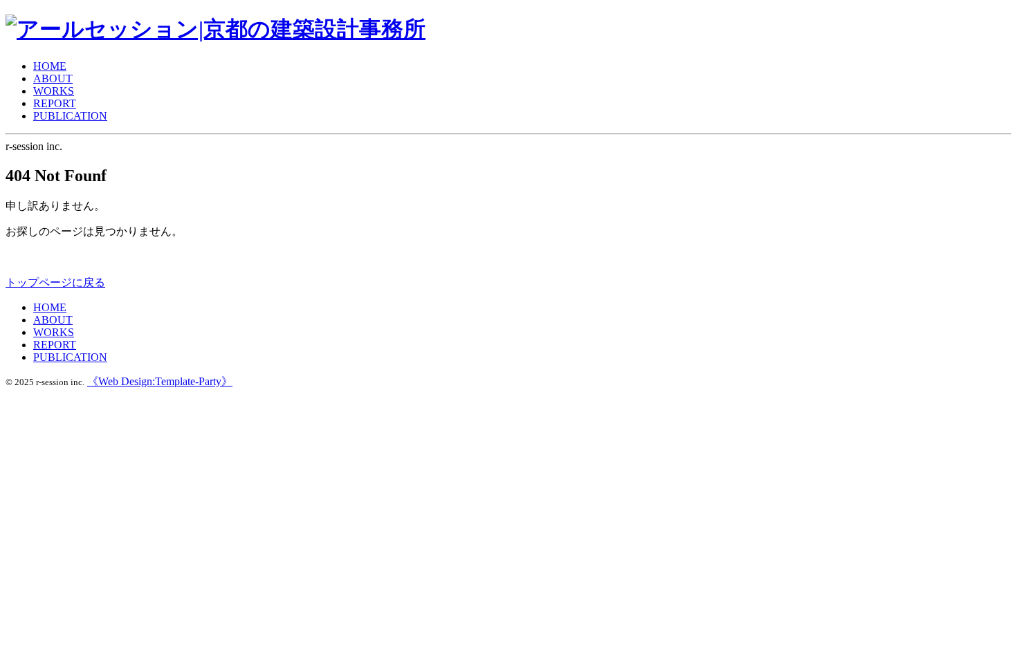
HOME (49, 66)
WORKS (53, 91)
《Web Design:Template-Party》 (159, 381)
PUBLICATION (70, 116)
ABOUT (53, 78)
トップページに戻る (55, 282)
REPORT (54, 103)
